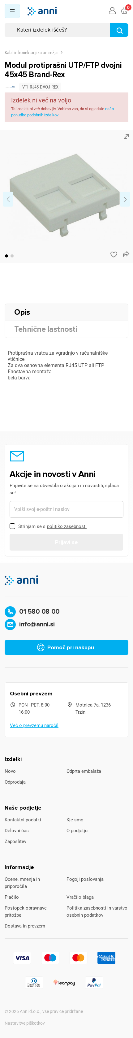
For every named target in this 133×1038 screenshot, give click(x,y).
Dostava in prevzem (25, 926)
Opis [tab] (22, 312)
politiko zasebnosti (67, 526)
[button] (6, 255)
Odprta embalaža (83, 771)
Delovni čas (17, 830)
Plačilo (12, 897)
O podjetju (77, 830)
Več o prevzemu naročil (34, 725)
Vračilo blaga (80, 897)
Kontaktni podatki (23, 820)
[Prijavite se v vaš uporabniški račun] (112, 11)
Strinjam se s (52, 526)
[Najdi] (119, 30)
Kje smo (75, 820)
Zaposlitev (15, 841)
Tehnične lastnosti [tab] (45, 329)
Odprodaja (15, 782)
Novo (10, 771)
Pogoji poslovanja (85, 879)
